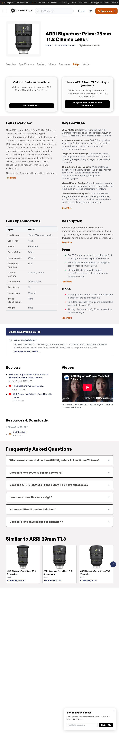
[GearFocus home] (21, 11)
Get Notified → (31, 105)
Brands (54, 2)
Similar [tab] (86, 64)
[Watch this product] (88, 39)
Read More (11, 177)
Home (48, 45)
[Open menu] (4, 11)
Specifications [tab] (26, 64)
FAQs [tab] (76, 64)
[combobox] (54, 11)
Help (74, 2)
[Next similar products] (113, 564)
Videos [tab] (52, 64)
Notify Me (106, 725)
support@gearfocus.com (99, 2)
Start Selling (64, 2)
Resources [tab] (64, 64)
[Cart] (90, 11)
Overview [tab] (11, 64)
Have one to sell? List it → (26, 351)
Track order (83, 2)
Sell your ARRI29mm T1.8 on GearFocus (87, 104)
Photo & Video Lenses (65, 45)
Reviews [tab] (41, 64)
